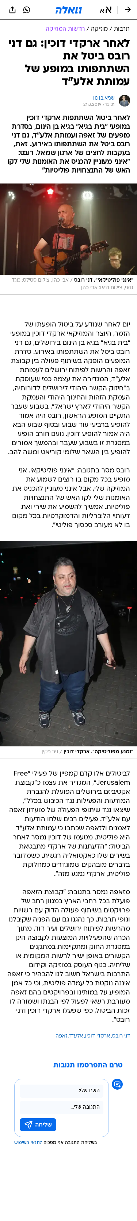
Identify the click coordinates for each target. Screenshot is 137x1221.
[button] (105, 10)
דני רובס (121, 1036)
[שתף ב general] (12, 10)
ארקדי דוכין (97, 1036)
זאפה (61, 1036)
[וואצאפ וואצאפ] (26, 9)
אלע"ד (76, 1036)
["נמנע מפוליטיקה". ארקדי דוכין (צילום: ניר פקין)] (68, 650)
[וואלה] (69, 9)
